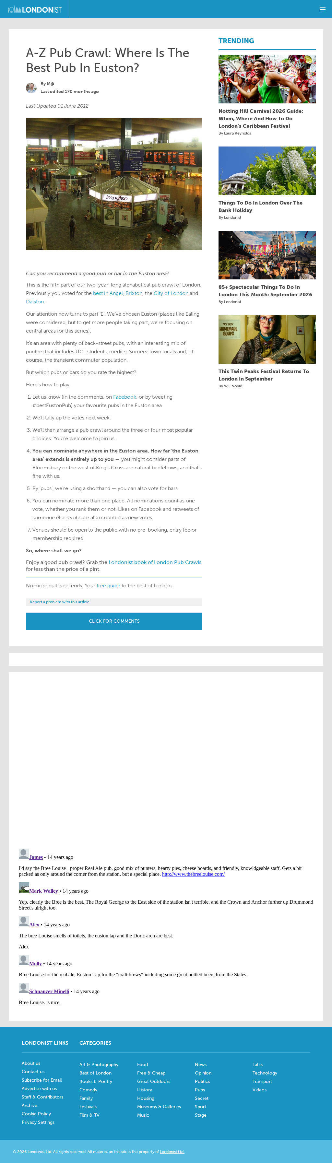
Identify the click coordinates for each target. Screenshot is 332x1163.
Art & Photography (98, 1064)
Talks (258, 1064)
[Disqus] (166, 927)
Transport (262, 1081)
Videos (260, 1090)
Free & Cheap (151, 1073)
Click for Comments (114, 621)
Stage (201, 1115)
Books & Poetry (95, 1081)
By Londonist (230, 217)
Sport (200, 1107)
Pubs (200, 1090)
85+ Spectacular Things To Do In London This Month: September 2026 (265, 291)
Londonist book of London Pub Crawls (155, 562)
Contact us (33, 1072)
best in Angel (108, 293)
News (201, 1064)
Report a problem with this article (59, 602)
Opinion (203, 1073)
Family (86, 1098)
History (144, 1090)
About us (31, 1063)
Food (142, 1064)
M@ (50, 84)
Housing (145, 1098)
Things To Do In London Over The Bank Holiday (260, 206)
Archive (29, 1105)
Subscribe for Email (42, 1080)
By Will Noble (230, 386)
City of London (171, 293)
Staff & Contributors (42, 1097)
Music (143, 1115)
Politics (202, 1081)
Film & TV (89, 1115)
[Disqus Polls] (166, 760)
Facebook (124, 397)
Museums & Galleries (159, 1107)
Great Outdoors (153, 1081)
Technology (265, 1073)
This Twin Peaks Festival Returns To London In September (264, 375)
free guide (108, 585)
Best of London (95, 1073)
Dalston (35, 302)
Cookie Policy (36, 1114)
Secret (201, 1098)
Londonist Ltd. (172, 1151)
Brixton (133, 293)
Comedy (88, 1090)
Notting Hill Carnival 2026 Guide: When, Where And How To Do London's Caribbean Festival (261, 118)
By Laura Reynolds (235, 133)
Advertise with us (39, 1088)
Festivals (88, 1107)
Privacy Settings (38, 1122)
